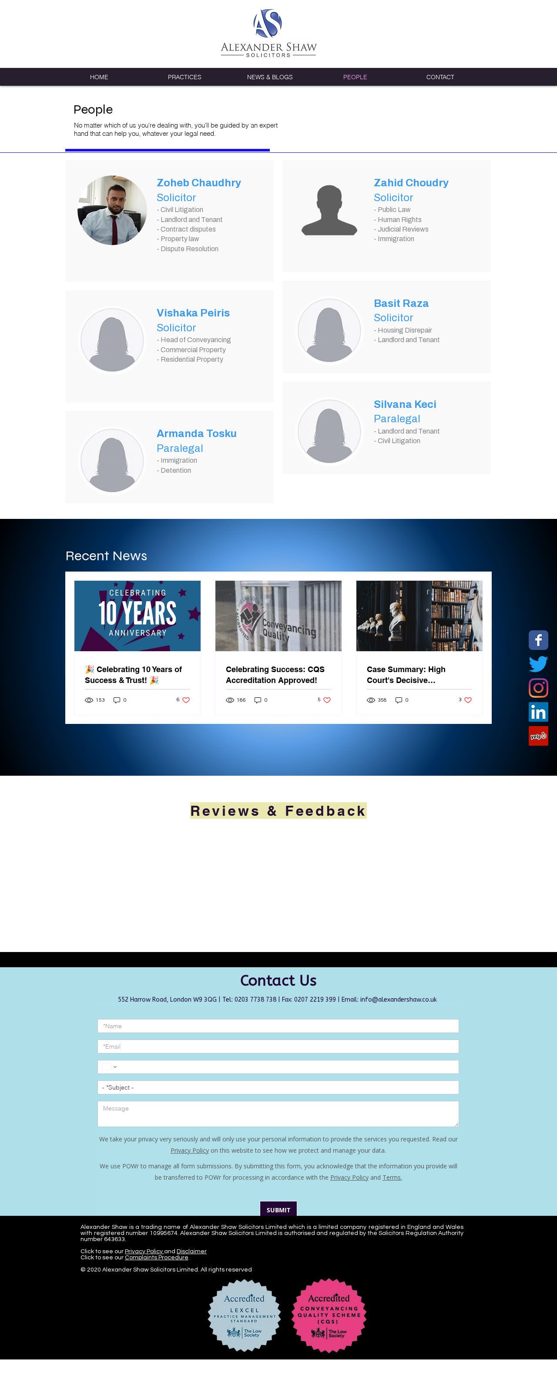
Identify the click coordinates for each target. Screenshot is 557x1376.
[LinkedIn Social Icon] (538, 712)
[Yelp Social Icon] (538, 736)
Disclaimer (192, 1268)
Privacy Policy (144, 1268)
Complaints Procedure (156, 1275)
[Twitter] (538, 664)
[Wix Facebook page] (538, 640)
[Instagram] (538, 688)
